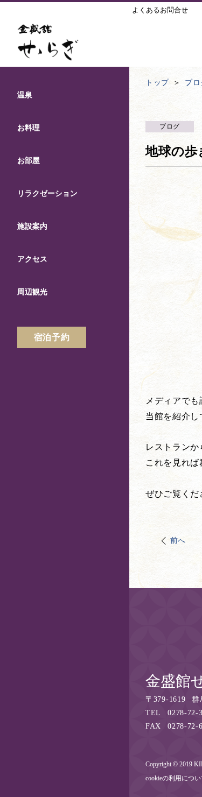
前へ (178, 541)
